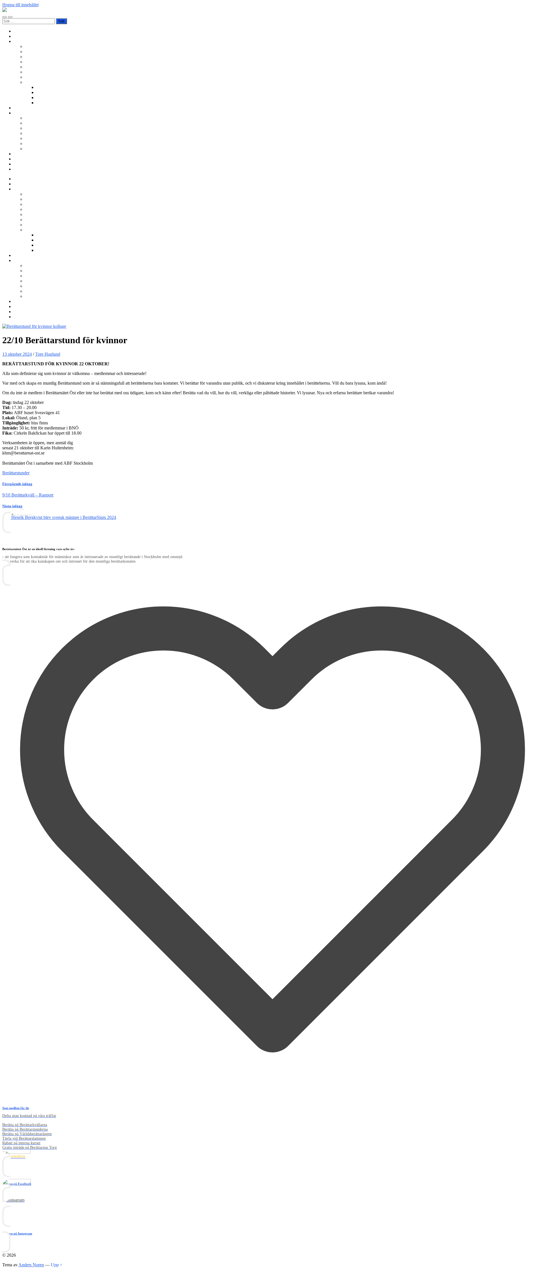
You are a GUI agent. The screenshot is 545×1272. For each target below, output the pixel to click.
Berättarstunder (38, 66)
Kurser (20, 107)
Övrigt (31, 82)
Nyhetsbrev (24, 153)
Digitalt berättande (52, 87)
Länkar (20, 164)
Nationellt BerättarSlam (46, 61)
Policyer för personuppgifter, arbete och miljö (65, 143)
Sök (17, 169)
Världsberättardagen (43, 77)
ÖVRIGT (34, 148)
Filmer (42, 92)
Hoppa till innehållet (20, 4)
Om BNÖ (23, 112)
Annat (41, 102)
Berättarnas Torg (40, 51)
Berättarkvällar (38, 46)
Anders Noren (31, 1264)
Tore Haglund (47, 354)
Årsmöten (34, 128)
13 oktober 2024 (17, 354)
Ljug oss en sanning (43, 72)
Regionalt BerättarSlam (46, 56)
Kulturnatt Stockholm (55, 97)
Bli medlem (24, 36)
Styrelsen (33, 133)
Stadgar (32, 138)
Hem (18, 31)
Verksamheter (26, 41)
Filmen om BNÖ (40, 123)
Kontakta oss (25, 158)
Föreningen (35, 118)
